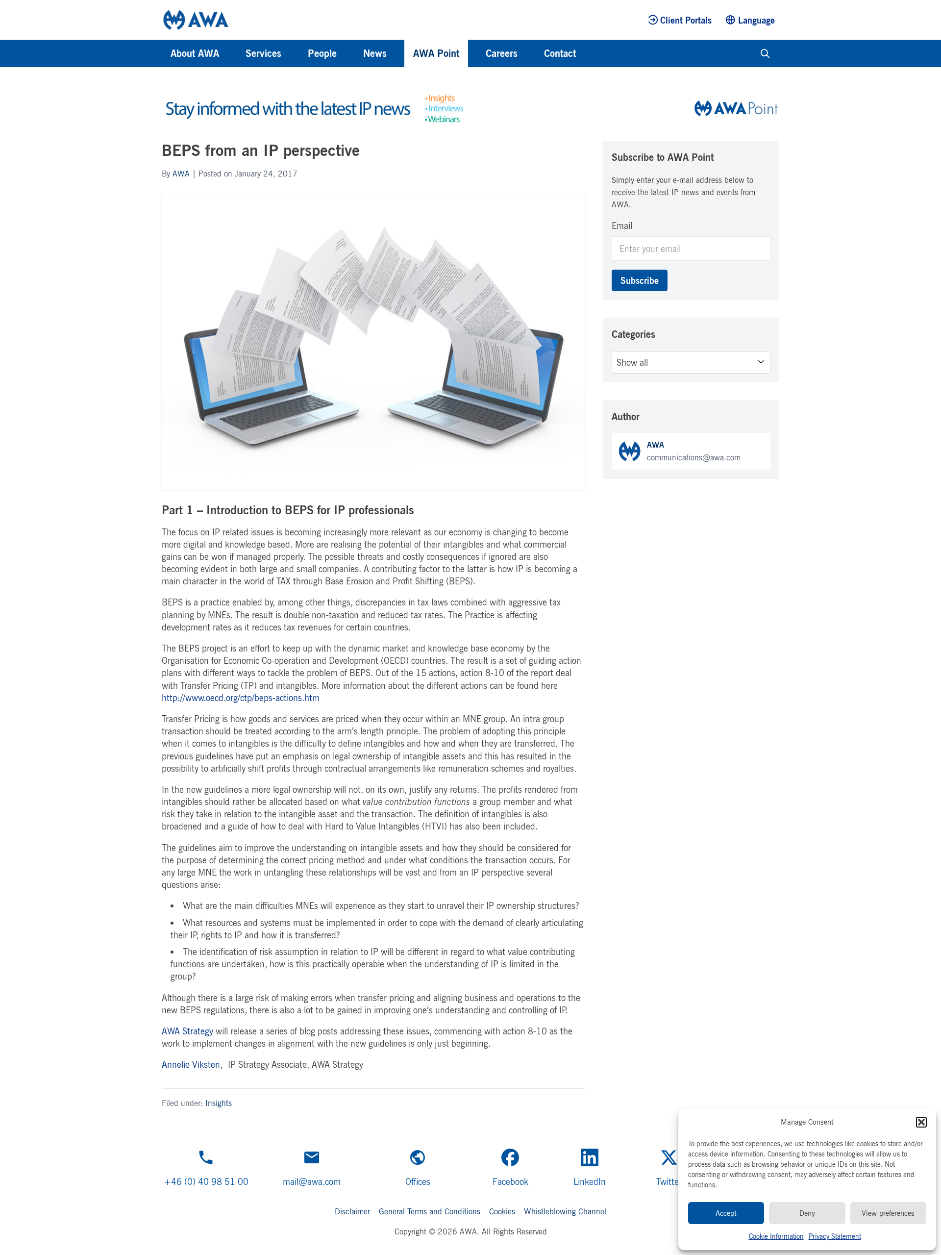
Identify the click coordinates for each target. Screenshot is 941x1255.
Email (622, 225)
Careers (502, 53)
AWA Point (436, 53)
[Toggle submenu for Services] (294, 53)
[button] (921, 1122)
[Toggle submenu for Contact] (589, 53)
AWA (181, 173)
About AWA (195, 53)
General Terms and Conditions (429, 1211)
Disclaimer (352, 1211)
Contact (560, 53)
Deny (807, 1213)
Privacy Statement (835, 1236)
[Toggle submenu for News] (400, 53)
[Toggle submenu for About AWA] (232, 53)
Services (263, 53)
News (375, 53)
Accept (726, 1213)
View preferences (888, 1213)
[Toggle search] (765, 53)
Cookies (502, 1211)
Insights (218, 1103)
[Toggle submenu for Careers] (530, 53)
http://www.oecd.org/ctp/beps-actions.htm (241, 697)
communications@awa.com (694, 457)
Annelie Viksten (191, 1064)
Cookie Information (776, 1236)
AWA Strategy (187, 1031)
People (322, 53)
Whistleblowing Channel (565, 1211)
